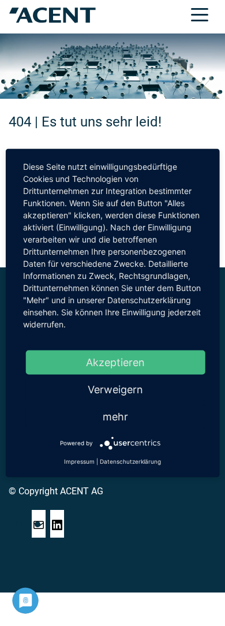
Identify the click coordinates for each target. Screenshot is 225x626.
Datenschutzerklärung (130, 461)
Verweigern (115, 389)
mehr (115, 417)
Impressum (79, 461)
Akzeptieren (115, 362)
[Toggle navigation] (199, 14)
